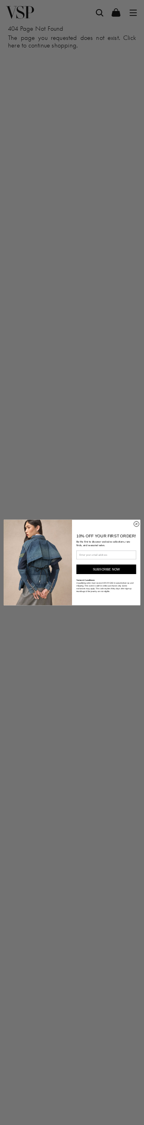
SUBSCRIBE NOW (106, 569)
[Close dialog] (136, 524)
